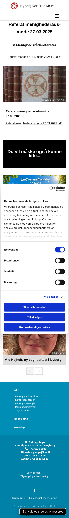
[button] (34, 16)
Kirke (16, 390)
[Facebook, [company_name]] (34, 490)
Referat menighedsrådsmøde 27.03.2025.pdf (33, 123)
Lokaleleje (19, 427)
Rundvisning (20, 418)
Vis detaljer (51, 296)
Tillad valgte (34, 317)
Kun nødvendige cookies (34, 327)
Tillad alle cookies (34, 307)
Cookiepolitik (34, 472)
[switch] (60, 260)
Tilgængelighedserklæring (34, 476)
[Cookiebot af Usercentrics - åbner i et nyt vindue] (49, 188)
